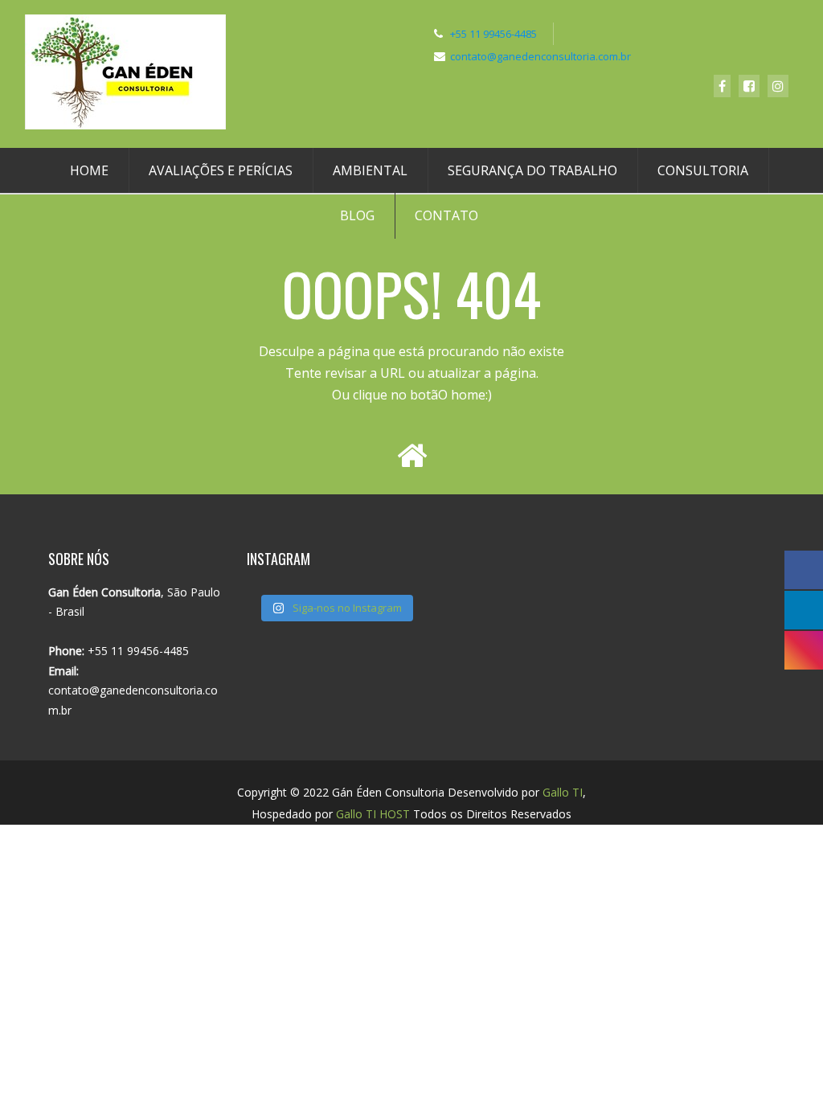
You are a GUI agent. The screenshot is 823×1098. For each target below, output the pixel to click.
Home (89, 170)
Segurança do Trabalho (532, 170)
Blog (357, 215)
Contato (446, 215)
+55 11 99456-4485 (493, 34)
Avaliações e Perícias (221, 170)
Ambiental (370, 170)
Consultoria (702, 170)
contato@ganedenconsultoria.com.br (540, 56)
